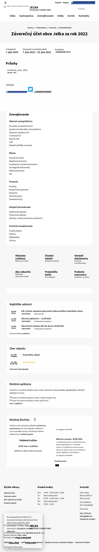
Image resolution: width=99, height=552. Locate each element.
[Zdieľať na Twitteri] (30, 89)
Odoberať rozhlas (28, 440)
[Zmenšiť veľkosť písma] (42, 2)
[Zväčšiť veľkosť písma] (48, 2)
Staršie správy (60, 461)
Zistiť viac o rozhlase (28, 446)
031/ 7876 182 (85, 513)
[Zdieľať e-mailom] (42, 92)
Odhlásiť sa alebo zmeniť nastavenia (28, 451)
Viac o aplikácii (16, 403)
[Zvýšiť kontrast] (38, 2)
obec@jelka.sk (86, 516)
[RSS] (5, 2)
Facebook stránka (87, 519)
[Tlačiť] (13, 2)
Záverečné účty (63, 52)
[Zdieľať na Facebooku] (16, 92)
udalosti (26, 333)
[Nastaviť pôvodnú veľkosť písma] (45, 2)
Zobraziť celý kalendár (19, 369)
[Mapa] (9, 2)
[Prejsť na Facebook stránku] (83, 2)
